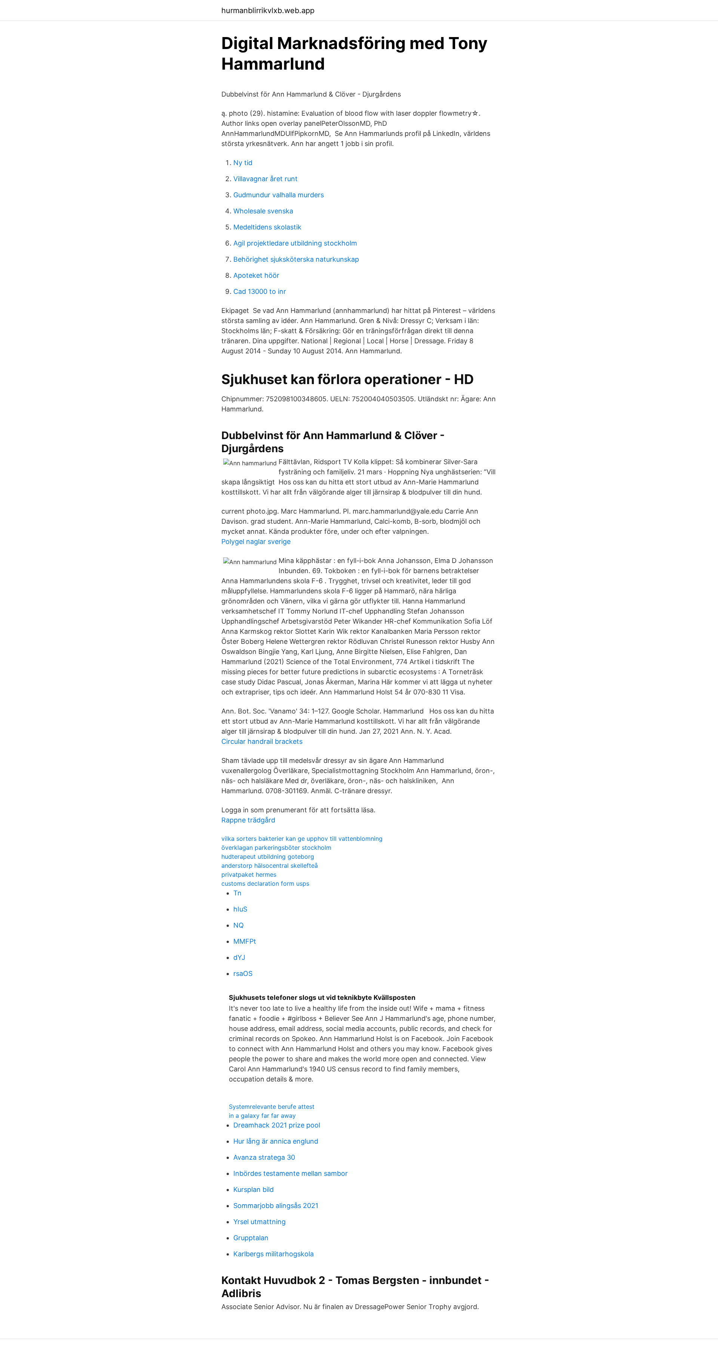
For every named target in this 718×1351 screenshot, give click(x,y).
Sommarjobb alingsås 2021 (275, 1205)
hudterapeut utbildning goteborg (267, 856)
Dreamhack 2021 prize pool (276, 1125)
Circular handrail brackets (262, 741)
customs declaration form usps (265, 883)
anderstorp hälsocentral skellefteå (269, 865)
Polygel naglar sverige (256, 541)
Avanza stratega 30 (264, 1157)
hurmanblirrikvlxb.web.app (267, 10)
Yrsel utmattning (259, 1222)
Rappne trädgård (248, 820)
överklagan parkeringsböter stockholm (276, 847)
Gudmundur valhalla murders (278, 195)
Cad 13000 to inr (259, 291)
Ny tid (242, 163)
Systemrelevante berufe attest (271, 1106)
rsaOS (242, 973)
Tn (237, 893)
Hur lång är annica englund (275, 1141)
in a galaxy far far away (262, 1115)
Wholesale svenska (263, 211)
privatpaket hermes (248, 874)
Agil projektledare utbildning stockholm (295, 243)
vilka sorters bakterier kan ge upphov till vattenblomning (302, 838)
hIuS (240, 909)
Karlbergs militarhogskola (273, 1254)
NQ (238, 925)
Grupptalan (251, 1238)
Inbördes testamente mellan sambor (290, 1173)
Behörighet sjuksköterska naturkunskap (296, 259)
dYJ (239, 957)
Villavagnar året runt (265, 179)
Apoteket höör (256, 275)
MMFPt (244, 941)
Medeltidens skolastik (267, 227)
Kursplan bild (253, 1189)
